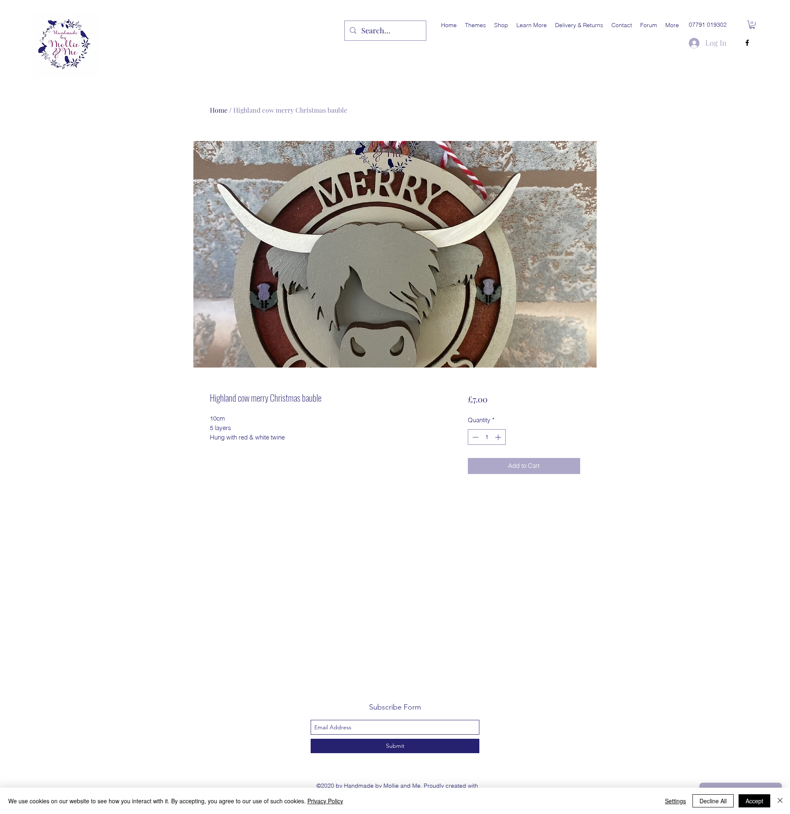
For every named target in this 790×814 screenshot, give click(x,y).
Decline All (713, 801)
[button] (475, 25)
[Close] (780, 800)
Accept (754, 801)
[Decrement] (474, 437)
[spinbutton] (486, 437)
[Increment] (498, 437)
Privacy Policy (325, 801)
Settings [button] (675, 801)
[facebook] (747, 43)
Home (219, 110)
